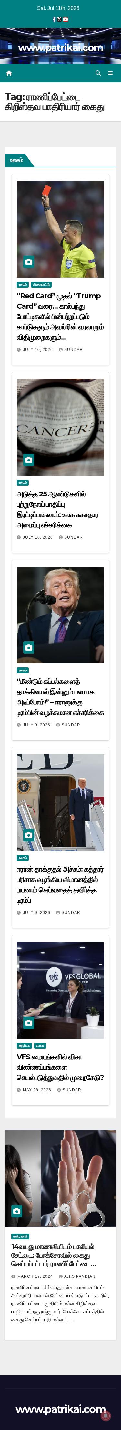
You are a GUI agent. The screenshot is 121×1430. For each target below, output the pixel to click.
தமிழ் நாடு (20, 1236)
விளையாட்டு (41, 284)
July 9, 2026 (37, 725)
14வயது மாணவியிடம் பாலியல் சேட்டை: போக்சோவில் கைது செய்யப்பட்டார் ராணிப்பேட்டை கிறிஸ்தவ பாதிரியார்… (52, 1259)
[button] (98, 73)
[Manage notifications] (106, 1416)
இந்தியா (24, 1045)
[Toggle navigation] (110, 73)
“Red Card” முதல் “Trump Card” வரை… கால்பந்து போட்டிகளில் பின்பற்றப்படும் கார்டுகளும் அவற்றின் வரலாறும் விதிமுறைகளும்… (60, 316)
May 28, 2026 (38, 1090)
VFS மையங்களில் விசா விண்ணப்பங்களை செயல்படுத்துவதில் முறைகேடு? (60, 1067)
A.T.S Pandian (80, 1276)
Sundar (73, 349)
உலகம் (23, 284)
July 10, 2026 (38, 349)
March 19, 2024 (35, 1276)
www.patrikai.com (60, 48)
